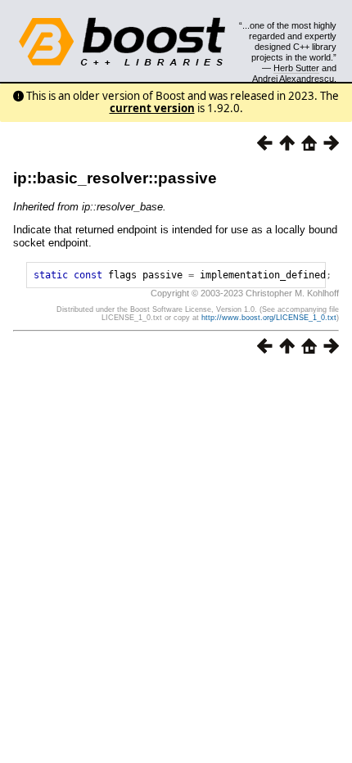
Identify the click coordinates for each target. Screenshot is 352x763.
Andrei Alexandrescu (293, 79)
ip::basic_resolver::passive (115, 178)
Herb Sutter (296, 68)
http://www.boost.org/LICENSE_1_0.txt (268, 318)
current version (152, 108)
